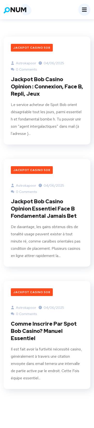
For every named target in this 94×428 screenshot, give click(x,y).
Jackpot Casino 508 (31, 48)
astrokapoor (25, 63)
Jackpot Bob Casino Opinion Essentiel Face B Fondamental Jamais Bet (44, 208)
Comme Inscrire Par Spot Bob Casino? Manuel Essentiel (44, 331)
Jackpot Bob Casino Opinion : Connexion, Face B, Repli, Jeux (47, 86)
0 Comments (26, 69)
